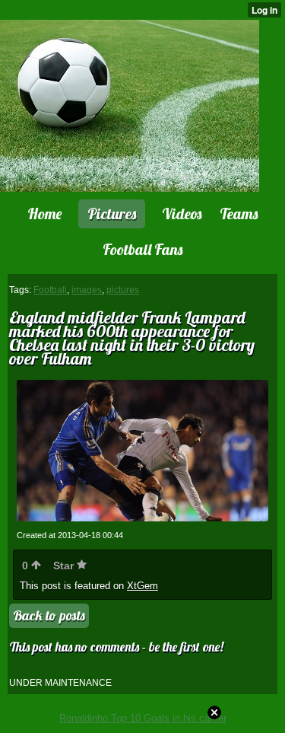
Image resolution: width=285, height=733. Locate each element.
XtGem (142, 585)
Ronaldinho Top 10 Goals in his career (142, 718)
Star (65, 565)
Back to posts (49, 615)
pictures (122, 290)
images (86, 290)
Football (50, 290)
